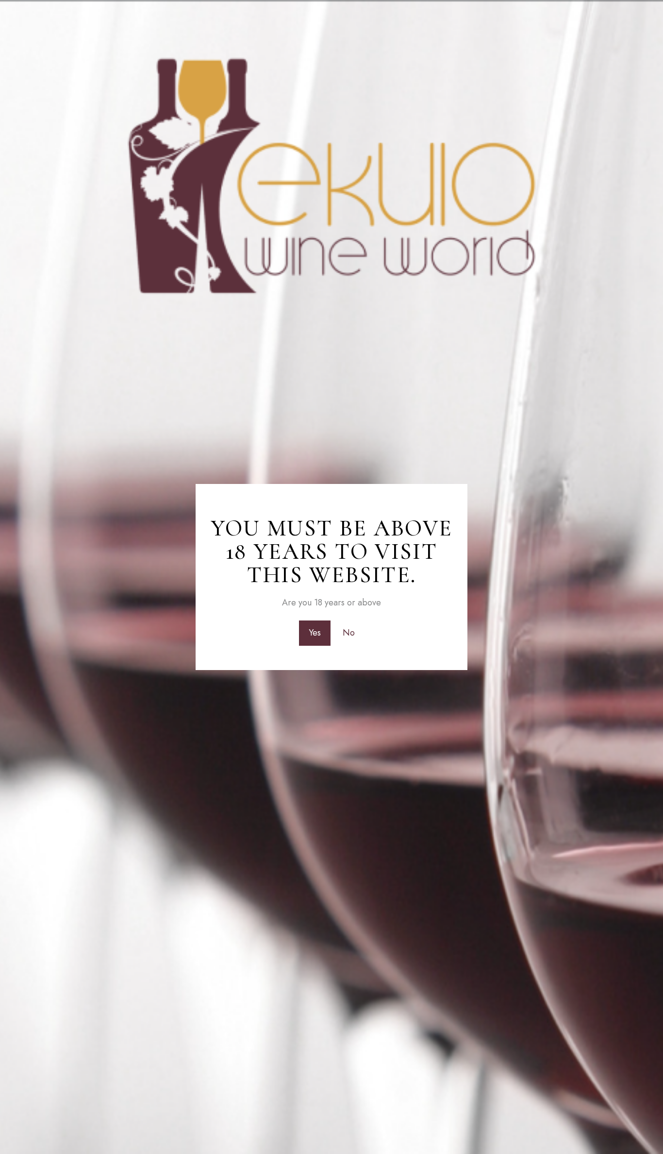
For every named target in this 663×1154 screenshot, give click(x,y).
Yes (315, 632)
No (349, 632)
